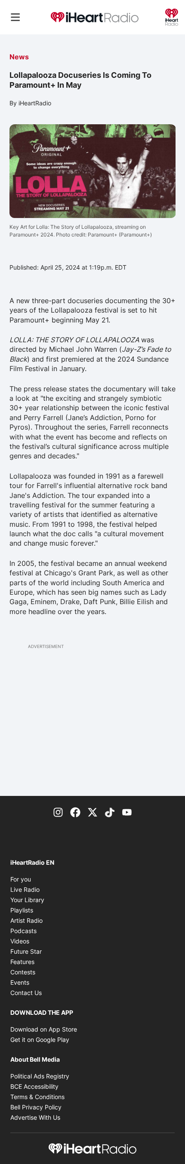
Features (22, 961)
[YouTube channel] (127, 811)
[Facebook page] (75, 811)
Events (19, 982)
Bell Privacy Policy (36, 1107)
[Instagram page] (58, 811)
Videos (19, 941)
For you (20, 879)
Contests (22, 972)
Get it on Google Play (39, 1039)
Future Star (26, 951)
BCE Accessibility (34, 1086)
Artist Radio (26, 920)
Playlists (21, 910)
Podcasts (23, 930)
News (19, 56)
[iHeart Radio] (171, 16)
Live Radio (25, 889)
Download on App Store (43, 1029)
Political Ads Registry (39, 1076)
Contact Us (26, 992)
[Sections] (15, 17)
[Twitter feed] (92, 811)
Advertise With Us (35, 1117)
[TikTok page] (110, 811)
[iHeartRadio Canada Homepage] (95, 17)
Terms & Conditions (37, 1096)
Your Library (27, 899)
